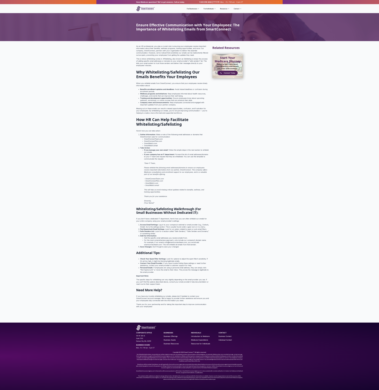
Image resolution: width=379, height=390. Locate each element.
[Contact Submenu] (241, 8)
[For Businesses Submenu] (199, 8)
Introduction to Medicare (200, 336)
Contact (236, 9)
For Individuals (209, 9)
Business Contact (225, 336)
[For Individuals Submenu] (215, 8)
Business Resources (171, 344)
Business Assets (170, 340)
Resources (223, 9)
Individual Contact (225, 340)
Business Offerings (171, 336)
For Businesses (192, 9)
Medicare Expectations (199, 340)
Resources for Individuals (200, 344)
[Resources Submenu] (229, 8)
